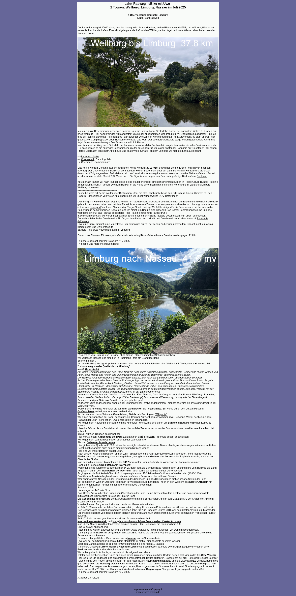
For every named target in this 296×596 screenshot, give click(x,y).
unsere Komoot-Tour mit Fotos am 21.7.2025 (105, 241)
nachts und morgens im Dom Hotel (100, 243)
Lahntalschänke (90, 156)
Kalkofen (106, 465)
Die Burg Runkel (120, 184)
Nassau (131, 538)
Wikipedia (160, 414)
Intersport (95, 207)
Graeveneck (87, 159)
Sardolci (82, 229)
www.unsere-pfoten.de (148, 592)
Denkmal (202, 176)
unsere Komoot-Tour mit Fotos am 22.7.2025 (105, 572)
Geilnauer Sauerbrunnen (101, 442)
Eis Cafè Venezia (206, 555)
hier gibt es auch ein (147, 521)
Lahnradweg (152, 17)
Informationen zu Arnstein (92, 521)
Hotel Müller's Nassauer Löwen (120, 546)
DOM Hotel (165, 196)
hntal (96, 369)
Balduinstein (186, 422)
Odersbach (87, 162)
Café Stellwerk (146, 436)
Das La (89, 369)
